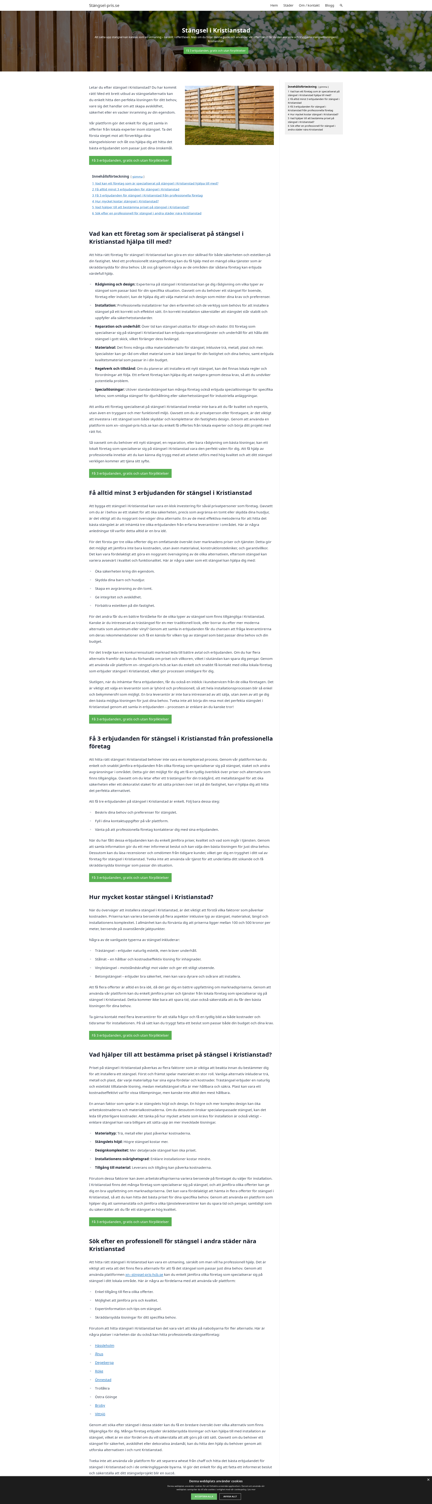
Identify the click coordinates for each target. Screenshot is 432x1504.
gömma (137, 176)
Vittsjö (100, 1413)
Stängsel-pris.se (104, 5)
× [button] (428, 1480)
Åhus (99, 1353)
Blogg (329, 5)
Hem (274, 5)
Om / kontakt (309, 5)
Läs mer (251, 1489)
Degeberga (104, 1362)
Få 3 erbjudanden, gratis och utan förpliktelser (216, 50)
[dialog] (216, 1490)
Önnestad (103, 1379)
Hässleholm (104, 1345)
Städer (288, 5)
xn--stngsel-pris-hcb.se (144, 1274)
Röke (99, 1371)
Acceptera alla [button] (204, 1496)
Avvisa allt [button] (230, 1496)
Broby (100, 1405)
